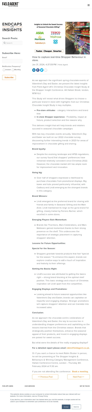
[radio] (6, 69)
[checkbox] (12, 69)
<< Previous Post (45, 377)
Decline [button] (76, 407)
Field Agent (63, 65)
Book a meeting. (80, 371)
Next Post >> (78, 377)
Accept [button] (66, 407)
